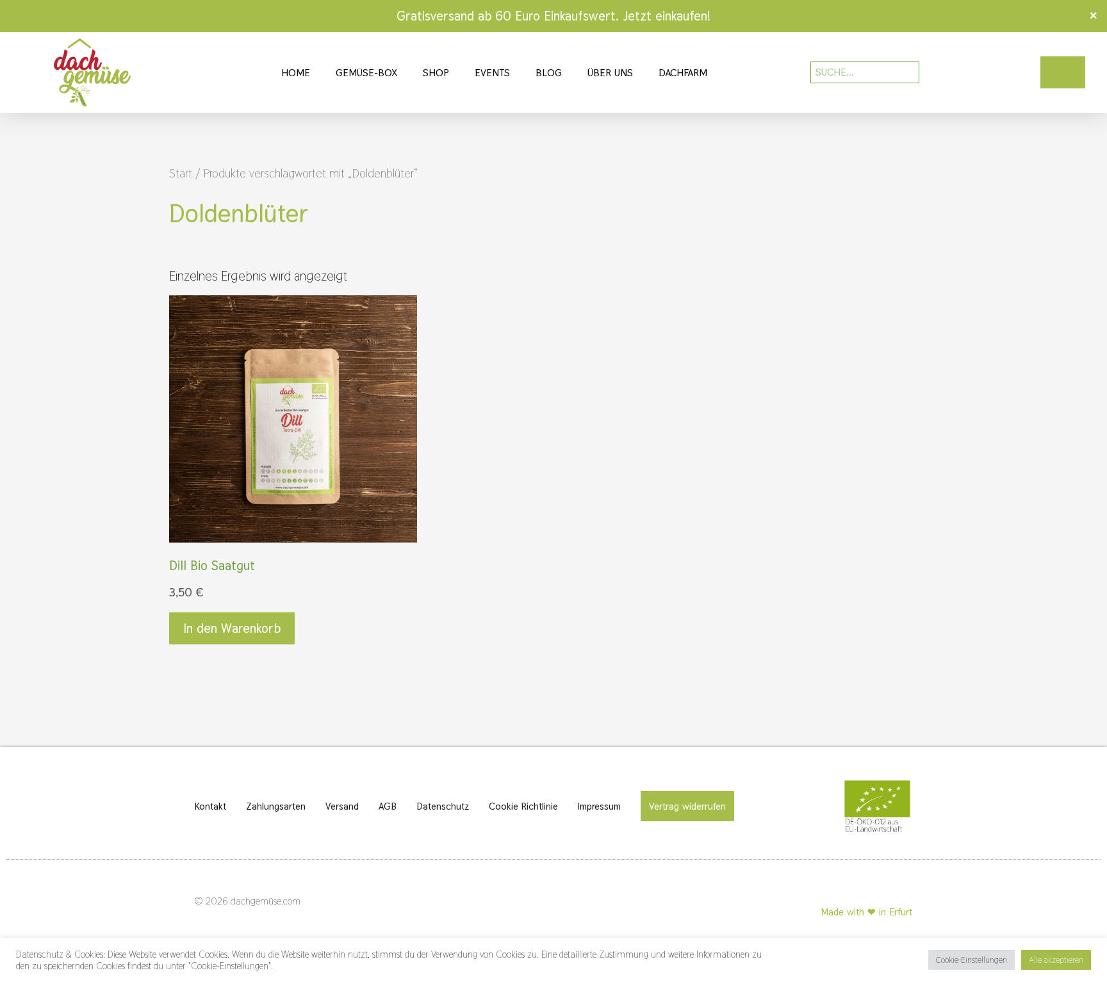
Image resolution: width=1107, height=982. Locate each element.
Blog (549, 72)
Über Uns (610, 72)
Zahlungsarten (276, 806)
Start (180, 173)
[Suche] (901, 72)
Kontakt (210, 806)
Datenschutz (442, 806)
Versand (342, 806)
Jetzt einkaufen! (666, 16)
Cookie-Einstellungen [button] (971, 959)
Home (295, 72)
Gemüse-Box (366, 72)
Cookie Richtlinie (523, 806)
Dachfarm (683, 72)
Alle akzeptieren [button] (1056, 959)
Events (492, 72)
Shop (436, 72)
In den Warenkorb (232, 628)
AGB (388, 806)
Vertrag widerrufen (687, 806)
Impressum (599, 806)
